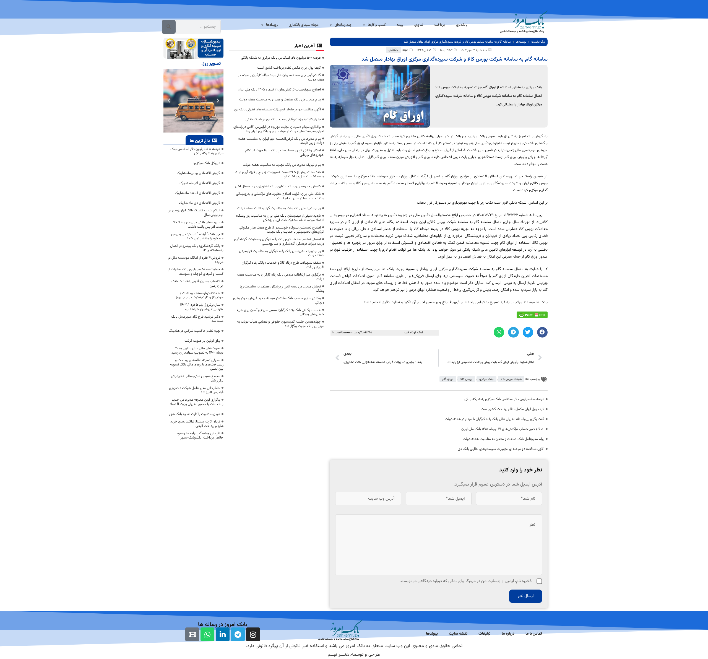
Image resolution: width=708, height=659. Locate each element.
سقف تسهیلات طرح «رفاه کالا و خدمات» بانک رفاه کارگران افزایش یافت (283, 265)
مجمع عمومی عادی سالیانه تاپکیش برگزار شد (197, 378)
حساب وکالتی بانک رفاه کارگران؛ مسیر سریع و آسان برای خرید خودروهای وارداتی (280, 312)
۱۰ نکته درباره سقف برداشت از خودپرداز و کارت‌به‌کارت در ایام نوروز (199, 295)
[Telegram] (238, 634)
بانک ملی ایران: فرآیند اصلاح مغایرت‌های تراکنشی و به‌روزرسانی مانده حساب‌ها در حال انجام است (280, 196)
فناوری (418, 25)
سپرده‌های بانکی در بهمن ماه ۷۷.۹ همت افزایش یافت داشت (198, 225)
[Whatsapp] (207, 634)
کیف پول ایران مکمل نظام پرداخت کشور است (512, 409)
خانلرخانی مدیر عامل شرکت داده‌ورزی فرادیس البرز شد (196, 390)
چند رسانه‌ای (343, 25)
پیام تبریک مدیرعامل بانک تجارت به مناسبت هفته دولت (282, 165)
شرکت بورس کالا (511, 379)
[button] (542, 332)
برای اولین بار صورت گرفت (202, 341)
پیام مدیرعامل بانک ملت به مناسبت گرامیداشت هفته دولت (279, 208)
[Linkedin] (223, 634)
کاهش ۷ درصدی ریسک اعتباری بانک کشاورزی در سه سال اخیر (278, 186)
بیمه (400, 25)
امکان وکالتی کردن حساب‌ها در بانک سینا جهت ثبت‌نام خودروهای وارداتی (284, 153)
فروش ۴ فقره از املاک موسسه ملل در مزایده (195, 260)
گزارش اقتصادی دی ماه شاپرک (199, 203)
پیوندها (432, 634)
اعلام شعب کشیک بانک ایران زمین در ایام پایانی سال (195, 213)
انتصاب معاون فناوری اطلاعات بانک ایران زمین (197, 284)
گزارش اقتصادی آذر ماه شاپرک (199, 183)
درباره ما (508, 634)
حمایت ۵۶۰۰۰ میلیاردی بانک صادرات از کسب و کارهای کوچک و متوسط (195, 272)
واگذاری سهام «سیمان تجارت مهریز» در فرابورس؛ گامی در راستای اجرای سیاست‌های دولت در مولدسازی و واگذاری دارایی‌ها (278, 129)
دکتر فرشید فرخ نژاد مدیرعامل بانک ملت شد (197, 319)
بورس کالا (466, 379)
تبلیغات (484, 634)
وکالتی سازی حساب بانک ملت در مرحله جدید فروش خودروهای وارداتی (278, 300)
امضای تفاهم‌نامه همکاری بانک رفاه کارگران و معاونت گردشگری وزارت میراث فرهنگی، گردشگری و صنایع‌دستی (279, 242)
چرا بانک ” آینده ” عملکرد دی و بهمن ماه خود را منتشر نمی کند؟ (197, 237)
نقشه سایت (458, 634)
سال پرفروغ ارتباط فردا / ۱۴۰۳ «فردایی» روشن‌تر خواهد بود (201, 307)
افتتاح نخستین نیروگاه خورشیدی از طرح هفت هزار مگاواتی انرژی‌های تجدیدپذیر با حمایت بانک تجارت (281, 230)
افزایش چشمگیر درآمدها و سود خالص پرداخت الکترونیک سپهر (199, 436)
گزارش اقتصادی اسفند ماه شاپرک (197, 193)
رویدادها (272, 25)
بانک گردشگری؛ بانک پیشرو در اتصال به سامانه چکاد (196, 248)
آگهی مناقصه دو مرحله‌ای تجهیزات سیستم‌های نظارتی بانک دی (501, 449)
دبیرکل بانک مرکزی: (206, 163)
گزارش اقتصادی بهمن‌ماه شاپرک (198, 173)
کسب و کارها (377, 25)
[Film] (192, 634)
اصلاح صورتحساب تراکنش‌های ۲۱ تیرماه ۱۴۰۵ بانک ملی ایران (502, 429)
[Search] (169, 27)
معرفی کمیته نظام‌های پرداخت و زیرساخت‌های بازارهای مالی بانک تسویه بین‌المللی (196, 364)
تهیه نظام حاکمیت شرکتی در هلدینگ (194, 331)
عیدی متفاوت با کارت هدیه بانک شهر (194, 414)
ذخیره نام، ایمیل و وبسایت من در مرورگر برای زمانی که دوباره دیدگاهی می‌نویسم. (466, 581)
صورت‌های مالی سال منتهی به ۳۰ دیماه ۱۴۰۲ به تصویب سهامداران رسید (197, 351)
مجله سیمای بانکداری (304, 25)
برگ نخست (538, 42)
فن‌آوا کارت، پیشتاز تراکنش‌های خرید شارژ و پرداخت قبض (196, 424)
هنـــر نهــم (339, 654)
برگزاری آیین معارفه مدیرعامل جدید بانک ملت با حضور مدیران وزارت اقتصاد (196, 402)
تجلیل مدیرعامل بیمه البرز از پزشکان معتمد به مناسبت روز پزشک (282, 289)
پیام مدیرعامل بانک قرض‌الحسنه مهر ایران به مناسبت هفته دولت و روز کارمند (281, 141)
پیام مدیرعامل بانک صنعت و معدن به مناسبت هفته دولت (503, 439)
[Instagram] (253, 634)
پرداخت (439, 25)
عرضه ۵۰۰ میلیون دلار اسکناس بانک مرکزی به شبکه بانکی (504, 399)
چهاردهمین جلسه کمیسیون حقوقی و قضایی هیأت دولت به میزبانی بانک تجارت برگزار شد (280, 324)
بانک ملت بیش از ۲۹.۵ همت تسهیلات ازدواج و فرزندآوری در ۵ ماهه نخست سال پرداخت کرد (279, 175)
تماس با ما (533, 634)
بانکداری (461, 25)
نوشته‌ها (521, 42)
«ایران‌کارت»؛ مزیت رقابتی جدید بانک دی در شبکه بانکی (283, 119)
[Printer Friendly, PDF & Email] (532, 315)
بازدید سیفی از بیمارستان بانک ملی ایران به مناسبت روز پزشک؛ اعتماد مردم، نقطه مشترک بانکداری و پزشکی (280, 218)
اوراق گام (447, 379)
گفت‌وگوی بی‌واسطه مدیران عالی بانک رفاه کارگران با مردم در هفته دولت (494, 419)
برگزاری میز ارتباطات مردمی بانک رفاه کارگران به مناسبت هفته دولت (280, 277)
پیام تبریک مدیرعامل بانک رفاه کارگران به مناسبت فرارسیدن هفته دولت (281, 253)
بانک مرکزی (486, 379)
